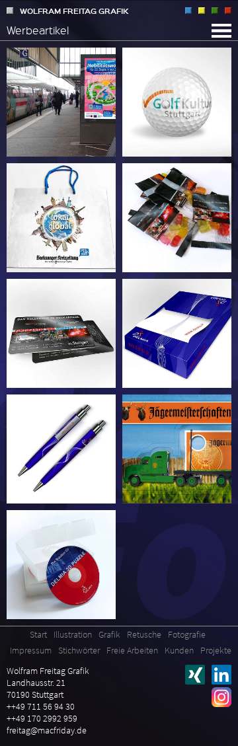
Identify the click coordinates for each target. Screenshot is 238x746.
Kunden (179, 650)
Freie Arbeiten (132, 650)
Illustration (188, 10)
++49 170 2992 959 (42, 718)
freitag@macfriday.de (47, 730)
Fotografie (228, 10)
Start (38, 634)
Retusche (215, 10)
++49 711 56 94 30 (41, 706)
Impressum (31, 650)
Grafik (201, 10)
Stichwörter (79, 650)
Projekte (215, 650)
